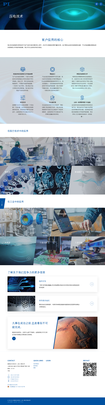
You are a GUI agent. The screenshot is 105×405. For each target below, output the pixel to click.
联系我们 (36, 365)
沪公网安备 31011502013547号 (17, 386)
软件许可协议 (20, 401)
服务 (35, 367)
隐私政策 (15, 401)
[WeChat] (89, 369)
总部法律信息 (10, 401)
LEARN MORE (14, 338)
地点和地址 (36, 363)
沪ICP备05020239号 (12, 384)
